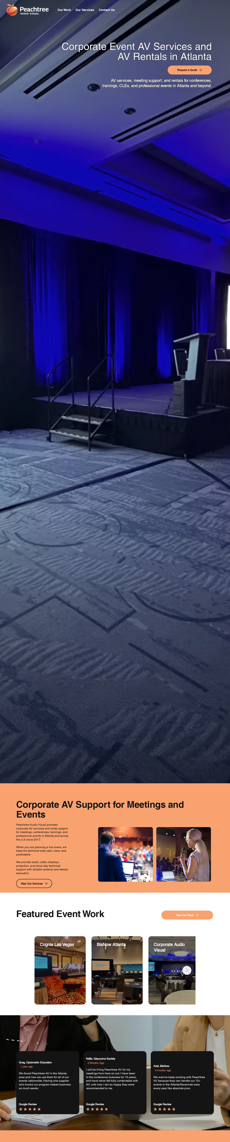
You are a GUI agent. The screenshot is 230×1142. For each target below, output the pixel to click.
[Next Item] (186, 970)
